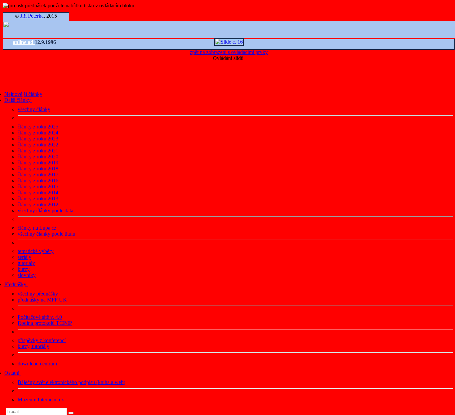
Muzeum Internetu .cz (41, 399)
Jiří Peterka (32, 16)
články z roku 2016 (38, 180)
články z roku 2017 (38, 174)
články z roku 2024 (38, 132)
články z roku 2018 (38, 168)
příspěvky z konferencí (42, 340)
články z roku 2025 (38, 126)
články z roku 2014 (38, 192)
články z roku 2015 (38, 186)
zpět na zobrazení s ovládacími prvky (229, 52)
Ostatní (12, 373)
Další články (18, 100)
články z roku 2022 (38, 144)
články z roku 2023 (38, 138)
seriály (24, 257)
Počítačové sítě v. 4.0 (40, 317)
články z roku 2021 (38, 150)
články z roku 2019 (38, 162)
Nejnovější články (23, 94)
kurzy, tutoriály (33, 346)
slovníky (27, 275)
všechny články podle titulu (46, 234)
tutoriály (26, 263)
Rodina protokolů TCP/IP (45, 323)
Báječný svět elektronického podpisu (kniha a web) (71, 382)
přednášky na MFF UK (42, 300)
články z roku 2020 (38, 156)
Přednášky (16, 284)
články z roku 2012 (38, 204)
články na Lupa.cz (37, 228)
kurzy (24, 269)
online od (24, 42)
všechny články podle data (45, 210)
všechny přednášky (38, 294)
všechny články (34, 109)
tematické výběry (36, 251)
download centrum (37, 363)
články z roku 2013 (38, 198)
